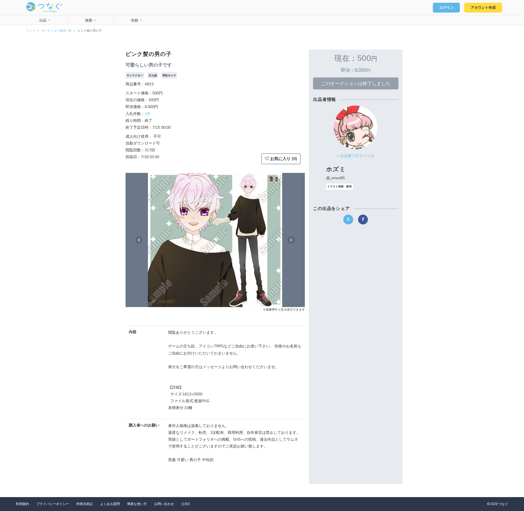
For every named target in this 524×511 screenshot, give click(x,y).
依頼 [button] (135, 20)
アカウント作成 (483, 7)
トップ (30, 31)
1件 (148, 113)
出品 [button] (43, 20)
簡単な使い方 (137, 504)
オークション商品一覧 (56, 31)
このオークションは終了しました (356, 83)
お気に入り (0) (283, 158)
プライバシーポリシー (52, 504)
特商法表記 (84, 504)
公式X (185, 504)
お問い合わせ (164, 504)
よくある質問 (110, 504)
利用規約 (22, 504)
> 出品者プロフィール (355, 155)
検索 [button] (89, 20)
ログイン (446, 7)
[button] (139, 240)
